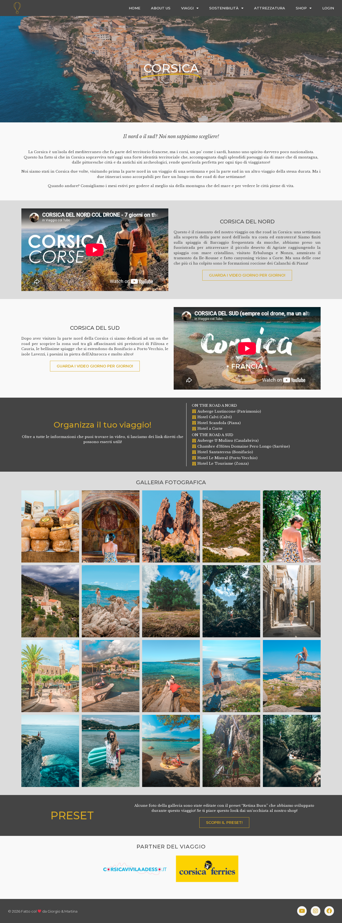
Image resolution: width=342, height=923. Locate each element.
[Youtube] (302, 911)
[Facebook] (329, 911)
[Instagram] (315, 911)
